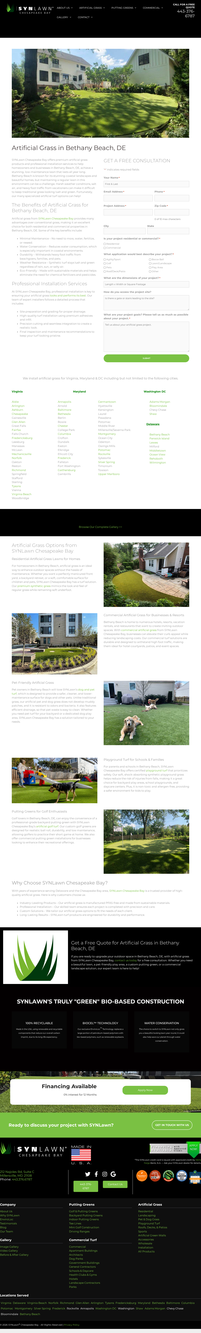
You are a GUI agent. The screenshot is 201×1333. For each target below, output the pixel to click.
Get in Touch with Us (172, 1125)
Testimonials (8, 1223)
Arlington (18, 405)
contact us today (126, 960)
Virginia (6, 1303)
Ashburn (17, 409)
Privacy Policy (71, 1324)
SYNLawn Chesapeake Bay (55, 218)
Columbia (64, 433)
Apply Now (145, 1090)
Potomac (104, 450)
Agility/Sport (113, 259)
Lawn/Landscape (162, 263)
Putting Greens (122, 7)
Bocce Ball (158, 259)
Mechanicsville (21, 454)
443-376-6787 (186, 13)
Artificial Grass (90, 7)
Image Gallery (9, 1246)
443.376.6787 (21, 1179)
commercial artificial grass (139, 630)
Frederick (64, 458)
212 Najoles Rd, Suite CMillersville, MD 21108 (17, 1173)
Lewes (153, 442)
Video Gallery (9, 1250)
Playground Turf (149, 1223)
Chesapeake (20, 413)
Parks (72, 1286)
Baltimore (64, 409)
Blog (3, 1227)
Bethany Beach (159, 434)
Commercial (151, 7)
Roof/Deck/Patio (115, 271)
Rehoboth (156, 458)
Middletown (157, 450)
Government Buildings (84, 1262)
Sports (142, 1231)
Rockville (104, 454)
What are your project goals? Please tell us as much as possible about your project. (146, 316)
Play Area (157, 267)
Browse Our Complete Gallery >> (100, 527)
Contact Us (115, 1184)
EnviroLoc (6, 1219)
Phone (159, 191)
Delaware (19, 1303)
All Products (146, 1251)
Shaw (153, 413)
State (150, 226)
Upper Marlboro (109, 474)
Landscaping (147, 1215)
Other (155, 271)
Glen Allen (18, 421)
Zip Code (161, 205)
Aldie (15, 401)
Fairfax (16, 430)
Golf (108, 263)
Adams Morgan (159, 401)
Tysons (16, 486)
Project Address (115, 205)
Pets (108, 267)
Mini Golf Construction (84, 1227)
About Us (63, 7)
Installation (145, 1247)
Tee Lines (75, 1223)
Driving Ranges (79, 1231)
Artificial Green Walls (152, 1235)
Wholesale (145, 1243)
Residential (112, 243)
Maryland (144, 1303)
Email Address (114, 191)
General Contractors (82, 1266)
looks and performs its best (68, 295)
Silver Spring (106, 462)
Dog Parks (76, 1258)
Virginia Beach (21, 494)
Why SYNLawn (9, 1215)
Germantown (107, 401)
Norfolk (17, 458)
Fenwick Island (159, 438)
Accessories (146, 1239)
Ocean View (157, 454)
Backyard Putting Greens (86, 1215)
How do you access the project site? (127, 291)
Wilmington (157, 462)
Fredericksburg (22, 438)
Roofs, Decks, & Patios (152, 1227)
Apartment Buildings (83, 1250)
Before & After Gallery (14, 1254)
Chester (63, 425)
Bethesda (64, 413)
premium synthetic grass (34, 586)
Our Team (6, 1231)
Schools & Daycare (81, 1270)
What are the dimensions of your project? (132, 277)
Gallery (62, 17)
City (106, 226)
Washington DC (105, 1308)
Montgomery (107, 433)
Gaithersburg (67, 470)
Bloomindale (158, 405)
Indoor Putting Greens (84, 1219)
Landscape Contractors (84, 1282)
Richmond (19, 470)
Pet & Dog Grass (148, 1219)
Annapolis (64, 401)
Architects (76, 1254)
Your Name (112, 177)
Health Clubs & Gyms (83, 1274)
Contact (84, 17)
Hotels (73, 1278)
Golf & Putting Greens (83, 1211)
